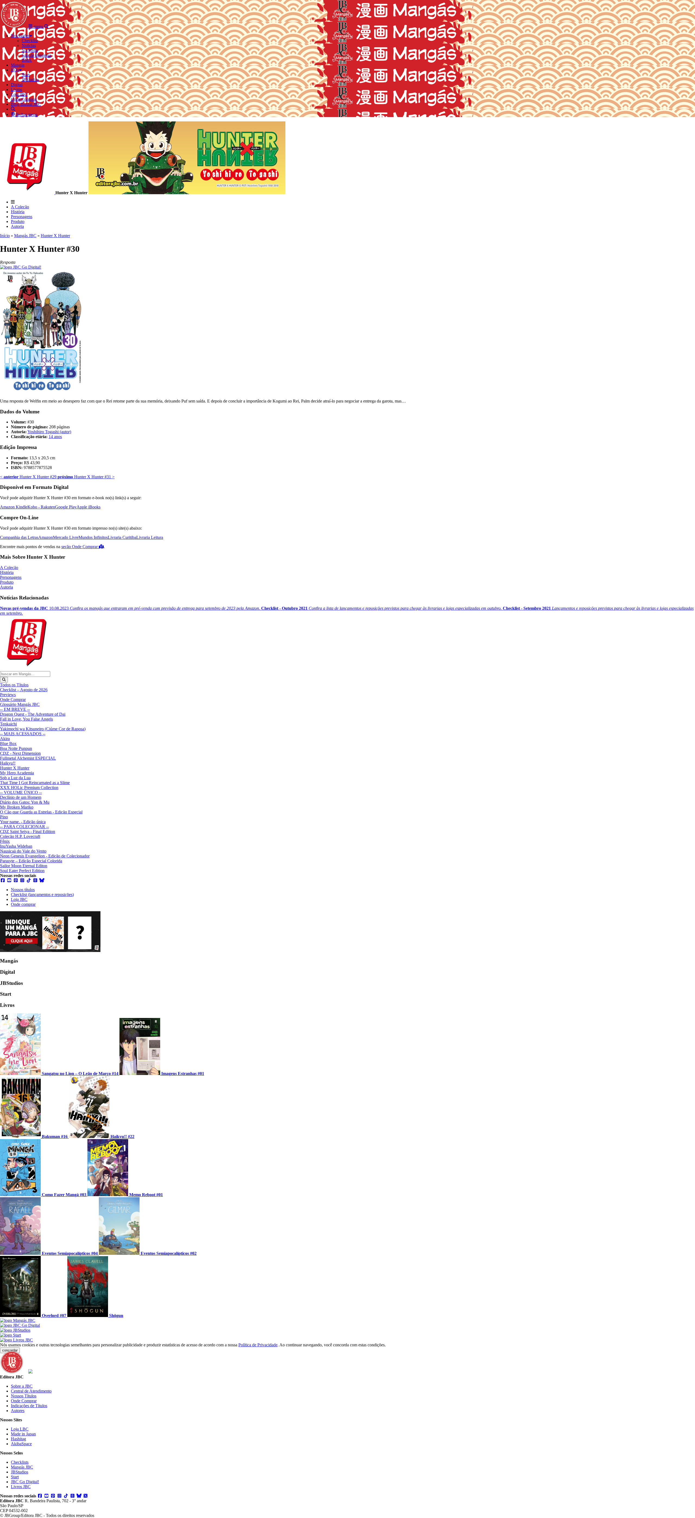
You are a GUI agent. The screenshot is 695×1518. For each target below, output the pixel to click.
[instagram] (22, 880)
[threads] (35, 880)
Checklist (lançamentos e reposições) (42, 894)
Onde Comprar (13, 699)
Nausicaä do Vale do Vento (23, 851)
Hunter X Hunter (55, 235)
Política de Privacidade (257, 1345)
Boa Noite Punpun (16, 748)
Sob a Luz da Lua (15, 777)
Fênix (5, 841)
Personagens (21, 216)
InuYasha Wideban (16, 846)
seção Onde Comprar (80, 546)
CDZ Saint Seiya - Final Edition (27, 831)
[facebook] (2, 880)
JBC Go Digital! (25, 1481)
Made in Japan (23, 1434)
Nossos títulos (23, 889)
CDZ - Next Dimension (20, 753)
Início (5, 235)
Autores (17, 1410)
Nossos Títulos (23, 1396)
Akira (5, 738)
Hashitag (18, 1439)
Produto (17, 221)
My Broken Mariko (16, 807)
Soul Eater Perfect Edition (22, 870)
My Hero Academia (17, 773)
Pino (4, 817)
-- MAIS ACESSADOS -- (22, 733)
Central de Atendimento (31, 1391)
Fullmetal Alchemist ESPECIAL (28, 758)
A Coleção (20, 207)
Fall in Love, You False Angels (26, 719)
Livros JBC (21, 1486)
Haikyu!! (7, 763)
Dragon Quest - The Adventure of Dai (32, 714)
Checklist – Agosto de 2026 (24, 689)
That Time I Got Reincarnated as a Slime (35, 782)
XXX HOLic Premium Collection (29, 787)
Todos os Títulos (14, 685)
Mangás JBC (25, 235)
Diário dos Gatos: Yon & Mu (24, 802)
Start (15, 1477)
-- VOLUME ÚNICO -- (21, 792)
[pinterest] (15, 880)
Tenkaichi (8, 724)
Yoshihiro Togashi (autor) (49, 431)
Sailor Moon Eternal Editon (23, 865)
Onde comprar (23, 904)
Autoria (17, 226)
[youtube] (9, 880)
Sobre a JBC (22, 1386)
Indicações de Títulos (29, 1405)
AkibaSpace (21, 1443)
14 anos (55, 436)
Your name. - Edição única (23, 821)
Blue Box (8, 743)
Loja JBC (19, 899)
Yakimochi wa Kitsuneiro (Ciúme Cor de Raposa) (43, 729)
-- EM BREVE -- (15, 709)
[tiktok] (28, 880)
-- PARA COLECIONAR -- (24, 826)
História (17, 211)
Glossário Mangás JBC (20, 704)
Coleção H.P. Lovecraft (20, 836)
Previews (8, 694)
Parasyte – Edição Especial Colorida (31, 861)
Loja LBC (20, 1429)
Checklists (20, 1462)
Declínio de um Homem (20, 797)
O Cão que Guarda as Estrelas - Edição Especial (41, 812)
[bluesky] (42, 880)
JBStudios (19, 1472)
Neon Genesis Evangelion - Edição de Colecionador (45, 856)
